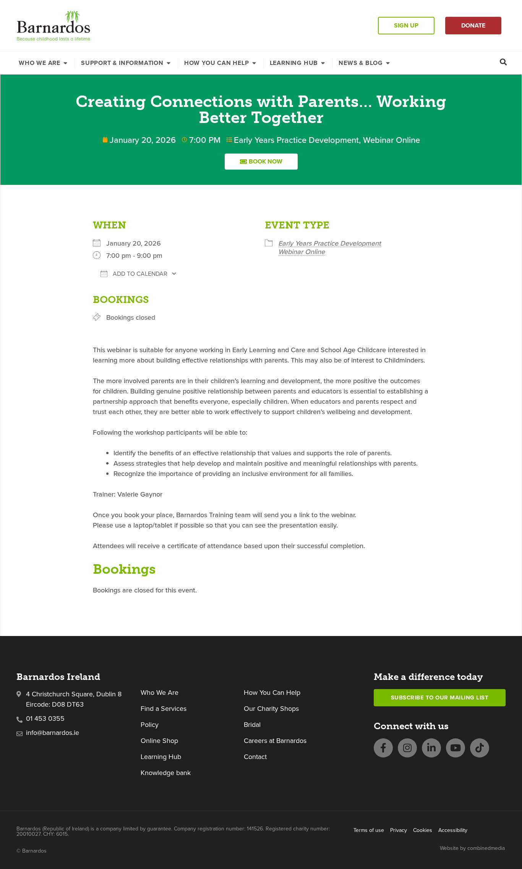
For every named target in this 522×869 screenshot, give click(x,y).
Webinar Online (391, 140)
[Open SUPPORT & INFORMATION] (168, 63)
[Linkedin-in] (431, 747)
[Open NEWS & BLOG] (388, 63)
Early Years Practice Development (296, 140)
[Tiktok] (479, 747)
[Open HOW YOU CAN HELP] (254, 63)
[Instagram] (407, 747)
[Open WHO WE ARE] (65, 63)
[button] (503, 61)
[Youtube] (455, 747)
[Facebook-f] (383, 747)
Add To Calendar (139, 273)
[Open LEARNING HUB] (323, 63)
